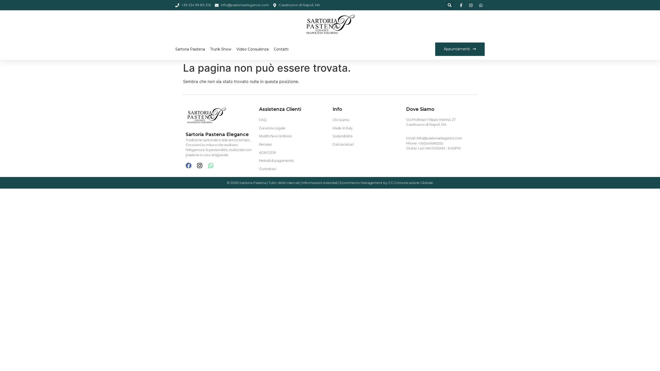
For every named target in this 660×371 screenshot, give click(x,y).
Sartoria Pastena (190, 49)
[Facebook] (189, 165)
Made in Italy (343, 128)
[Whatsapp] (211, 165)
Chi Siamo (341, 120)
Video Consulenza (252, 49)
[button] (449, 5)
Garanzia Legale (272, 128)
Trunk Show (220, 49)
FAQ (263, 120)
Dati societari (343, 144)
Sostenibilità (342, 136)
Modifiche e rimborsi (275, 136)
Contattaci (267, 169)
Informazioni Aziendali (320, 183)
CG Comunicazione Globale (410, 183)
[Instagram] (200, 165)
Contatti (281, 49)
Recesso (265, 144)
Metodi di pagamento (276, 161)
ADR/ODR (267, 153)
